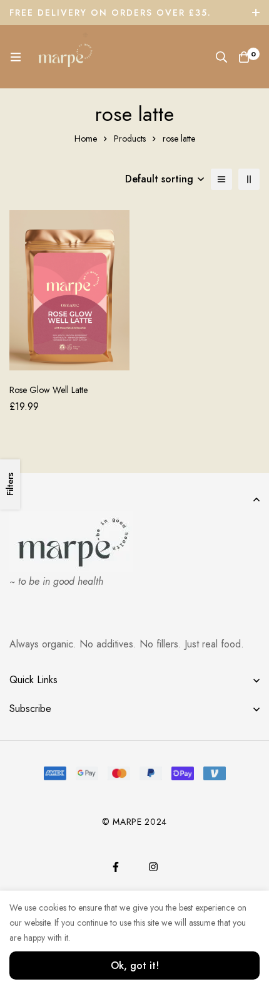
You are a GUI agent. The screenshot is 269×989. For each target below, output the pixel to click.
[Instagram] (153, 867)
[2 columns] (249, 179)
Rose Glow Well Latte (48, 390)
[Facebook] (116, 867)
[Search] (221, 57)
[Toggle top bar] (256, 12)
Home (85, 138)
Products (130, 138)
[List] (221, 179)
